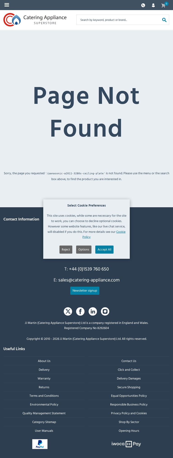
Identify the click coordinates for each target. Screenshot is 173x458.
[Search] (164, 20)
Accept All (104, 249)
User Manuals (44, 430)
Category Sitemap (44, 421)
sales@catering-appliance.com (89, 279)
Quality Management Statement (44, 413)
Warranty (44, 378)
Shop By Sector (129, 421)
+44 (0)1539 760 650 (89, 268)
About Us (44, 360)
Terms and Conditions (44, 395)
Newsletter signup (85, 290)
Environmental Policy (44, 404)
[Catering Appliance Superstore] (34, 19)
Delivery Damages (129, 378)
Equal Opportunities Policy (129, 395)
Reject (66, 249)
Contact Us (128, 360)
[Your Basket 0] (163, 5)
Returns (44, 386)
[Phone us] (143, 5)
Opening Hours (129, 430)
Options (83, 249)
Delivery (44, 369)
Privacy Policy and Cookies (129, 413)
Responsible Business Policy (129, 404)
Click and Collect (129, 369)
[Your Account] (153, 5)
